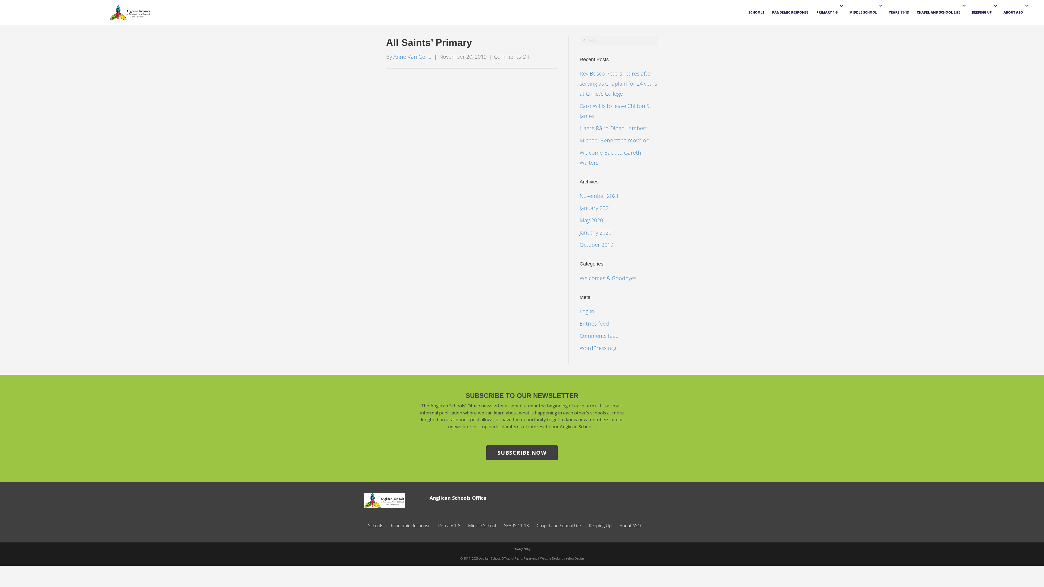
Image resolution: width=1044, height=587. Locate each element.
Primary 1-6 (827, 12)
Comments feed (599, 335)
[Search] (1034, 14)
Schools (756, 12)
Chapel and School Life (938, 12)
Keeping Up (982, 12)
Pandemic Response (790, 12)
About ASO (1013, 12)
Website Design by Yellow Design (562, 558)
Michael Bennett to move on (615, 140)
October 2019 (596, 244)
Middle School (863, 12)
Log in (587, 311)
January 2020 (595, 232)
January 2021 (595, 208)
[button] (841, 6)
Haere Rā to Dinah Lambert (613, 128)
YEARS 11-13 (899, 12)
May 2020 (591, 220)
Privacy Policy (522, 549)
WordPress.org (598, 348)
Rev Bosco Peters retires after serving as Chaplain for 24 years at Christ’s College (618, 83)
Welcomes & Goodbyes (608, 278)
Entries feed (594, 323)
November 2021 (599, 195)
